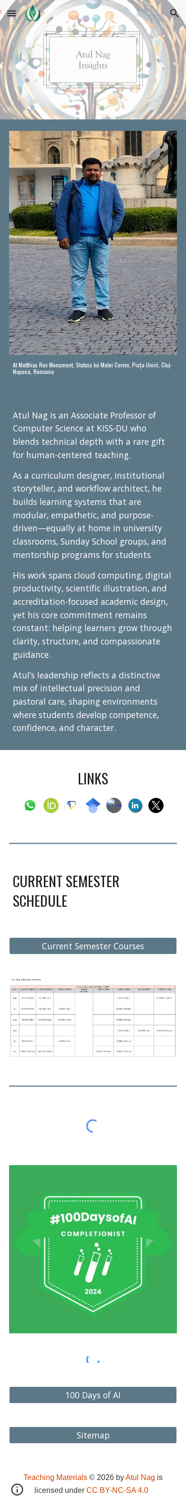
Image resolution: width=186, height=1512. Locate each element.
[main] (93, 368)
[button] (11, 13)
